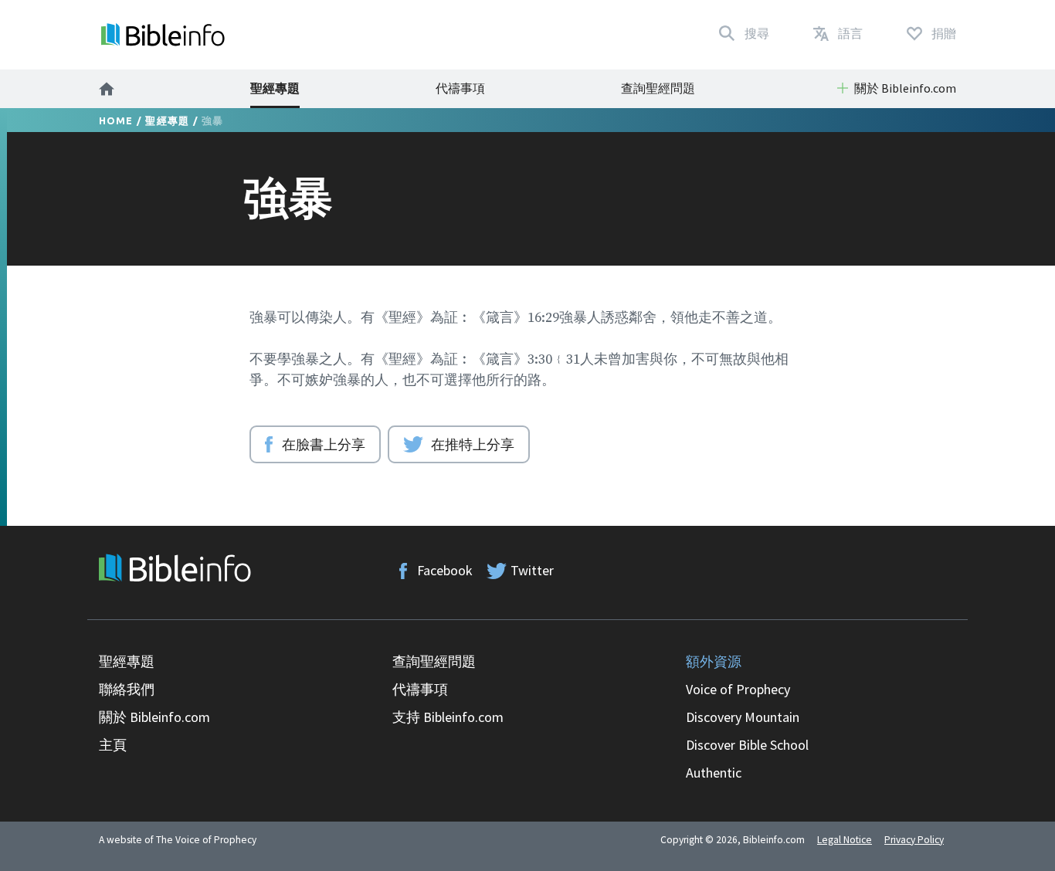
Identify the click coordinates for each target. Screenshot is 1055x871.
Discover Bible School (747, 745)
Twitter (532, 570)
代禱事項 (460, 88)
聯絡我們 (126, 689)
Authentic (713, 772)
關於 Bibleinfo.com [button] (905, 88)
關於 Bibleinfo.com (154, 717)
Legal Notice (844, 839)
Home (116, 120)
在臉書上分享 (323, 444)
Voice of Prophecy (738, 689)
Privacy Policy (914, 839)
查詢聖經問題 (658, 88)
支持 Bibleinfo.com (448, 717)
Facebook (445, 570)
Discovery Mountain (742, 717)
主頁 (113, 745)
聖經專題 (275, 88)
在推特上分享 (472, 444)
